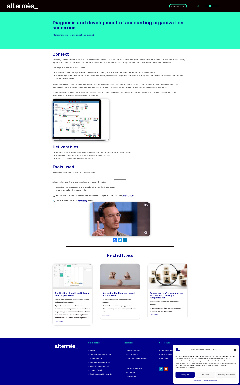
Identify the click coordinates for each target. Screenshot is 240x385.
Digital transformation (63, 299)
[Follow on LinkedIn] (161, 369)
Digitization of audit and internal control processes (72, 294)
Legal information (210, 380)
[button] (235, 350)
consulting (82, 201)
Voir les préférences (226, 375)
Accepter (185, 375)
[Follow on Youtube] (166, 369)
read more (59, 321)
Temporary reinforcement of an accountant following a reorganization (166, 295)
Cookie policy (198, 380)
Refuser (205, 375)
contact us (128, 196)
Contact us (178, 6)
